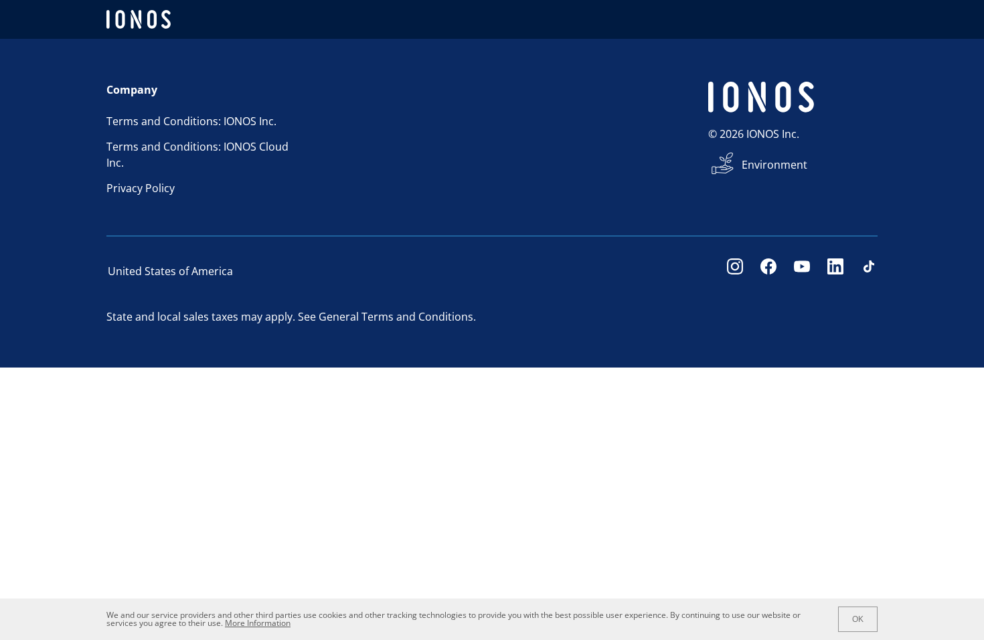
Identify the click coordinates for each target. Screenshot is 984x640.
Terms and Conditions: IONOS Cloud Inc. (197, 154)
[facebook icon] (768, 271)
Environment (774, 164)
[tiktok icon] (869, 271)
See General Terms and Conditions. (387, 316)
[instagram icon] (735, 271)
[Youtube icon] (802, 271)
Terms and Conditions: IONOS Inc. (191, 121)
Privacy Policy (140, 188)
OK (858, 619)
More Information (258, 623)
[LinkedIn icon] (835, 271)
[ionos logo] (138, 19)
